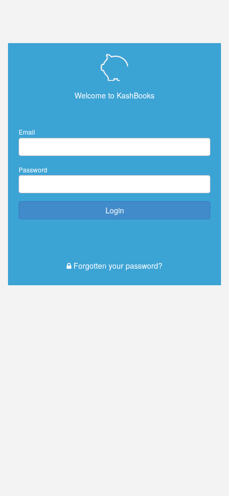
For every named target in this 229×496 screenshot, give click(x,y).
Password (33, 169)
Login (114, 210)
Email (27, 131)
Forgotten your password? (116, 265)
